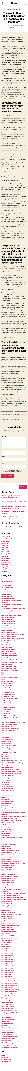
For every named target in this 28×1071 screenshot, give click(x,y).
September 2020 (6, 539)
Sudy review (5, 1015)
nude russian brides (7, 880)
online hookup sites (16, 268)
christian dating (6, 743)
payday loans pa (6, 927)
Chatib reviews (6, 735)
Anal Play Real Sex (7, 619)
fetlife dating (5, 782)
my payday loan (6, 872)
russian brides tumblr (8, 970)
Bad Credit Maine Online (8, 641)
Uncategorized (6, 1040)
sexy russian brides (7, 1004)
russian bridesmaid (7, 972)
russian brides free (7, 964)
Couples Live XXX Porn (8, 752)
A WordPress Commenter (9, 527)
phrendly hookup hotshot (9, 931)
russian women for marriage (10, 989)
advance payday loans (8, 611)
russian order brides (7, 987)
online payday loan (7, 906)
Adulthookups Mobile (8, 598)
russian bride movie (7, 951)
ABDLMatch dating (7, 587)
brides (3, 679)
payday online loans (7, 929)
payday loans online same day (10, 925)
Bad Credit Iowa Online (8, 636)
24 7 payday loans (7, 581)
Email (3, 456)
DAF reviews (5, 756)
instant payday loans (7, 825)
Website (3, 463)
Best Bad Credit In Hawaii (9, 660)
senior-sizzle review (7, 1002)
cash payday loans (7, 726)
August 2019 (5, 567)
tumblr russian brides (8, 1038)
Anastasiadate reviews (8, 621)
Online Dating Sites (7, 903)
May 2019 (4, 571)
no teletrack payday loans (9, 878)
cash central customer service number (13, 722)
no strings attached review (9, 876)
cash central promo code (9, 724)
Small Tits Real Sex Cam (8, 1010)
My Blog (14, 3)
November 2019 (6, 560)
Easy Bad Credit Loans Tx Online (11, 771)
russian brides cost (7, 961)
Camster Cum (5, 713)
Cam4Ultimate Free (7, 688)
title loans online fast (7, 1028)
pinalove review (6, 933)
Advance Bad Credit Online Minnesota (13, 608)
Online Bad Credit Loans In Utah (11, 895)
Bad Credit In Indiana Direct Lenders (12, 634)
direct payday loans (7, 765)
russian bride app (6, 948)
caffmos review (6, 683)
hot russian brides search (9, 810)
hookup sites (5, 805)
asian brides (5, 626)
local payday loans (7, 842)
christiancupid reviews (8, 745)
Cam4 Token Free (6, 685)
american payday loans (8, 613)
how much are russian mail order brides (13, 816)
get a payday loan (6, 793)
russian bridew (6, 974)
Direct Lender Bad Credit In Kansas (12, 760)
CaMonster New (6, 705)
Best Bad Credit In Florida (9, 658)
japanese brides (6, 831)
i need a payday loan (7, 822)
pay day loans (5, 910)
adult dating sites (6, 594)
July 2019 (4, 569)
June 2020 (4, 545)
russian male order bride (9, 983)
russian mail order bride (8, 979)
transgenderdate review (9, 1036)
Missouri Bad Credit (7, 865)
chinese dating (6, 741)
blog (2, 673)
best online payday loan (8, 666)
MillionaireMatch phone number (11, 861)
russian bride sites (7, 955)
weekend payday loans (8, 1045)
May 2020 (4, 547)
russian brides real (7, 968)
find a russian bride (7, 786)
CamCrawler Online (7, 692)
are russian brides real (8, 623)
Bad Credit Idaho (6, 630)
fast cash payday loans (8, 780)
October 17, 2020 (19, 25)
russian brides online (7, 966)
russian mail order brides (9, 981)
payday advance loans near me (11, 914)
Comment (3, 436)
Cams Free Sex (6, 709)
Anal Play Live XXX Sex (8, 617)
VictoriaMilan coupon (8, 1043)
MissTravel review (7, 867)
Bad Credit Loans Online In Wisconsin (12, 638)
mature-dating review (8, 857)
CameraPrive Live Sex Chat (9, 698)
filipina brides (5, 784)
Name (3, 450)
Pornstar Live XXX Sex (8, 936)
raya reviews (5, 944)
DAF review (4, 754)
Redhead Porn (5, 946)
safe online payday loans (9, 994)
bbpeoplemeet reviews (8, 649)
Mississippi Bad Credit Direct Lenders (13, 863)
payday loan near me (8, 918)
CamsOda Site (5, 711)
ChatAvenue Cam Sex (8, 733)
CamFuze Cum (5, 700)
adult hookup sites (7, 596)
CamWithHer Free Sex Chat (9, 718)
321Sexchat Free (6, 585)
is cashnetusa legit (7, 829)
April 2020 (4, 549)
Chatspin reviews (6, 737)
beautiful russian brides (8, 653)
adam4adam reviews (8, 590)
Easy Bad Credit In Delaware (10, 769)
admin (9, 25)
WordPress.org (6, 1061)
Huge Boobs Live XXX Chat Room (11, 820)
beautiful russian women (9, 655)
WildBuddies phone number (10, 1047)
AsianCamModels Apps (8, 628)
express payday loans (8, 778)
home (3, 797)
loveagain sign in (6, 846)
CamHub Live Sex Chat (8, 703)
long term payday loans (8, 844)
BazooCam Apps (6, 647)
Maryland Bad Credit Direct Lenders (12, 855)
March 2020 (5, 552)
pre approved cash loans (9, 938)
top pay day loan (6, 1034)
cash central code (7, 720)
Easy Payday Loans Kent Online (11, 773)
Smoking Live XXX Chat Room (10, 1013)
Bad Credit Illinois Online (9, 632)
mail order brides (6, 848)
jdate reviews (5, 833)
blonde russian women (8, 675)
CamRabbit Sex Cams (8, 707)
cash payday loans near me (9, 728)
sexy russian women (7, 1006)
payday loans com (7, 921)
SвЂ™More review (7, 1017)
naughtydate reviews (8, 874)
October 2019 (5, 562)
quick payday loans (7, 940)
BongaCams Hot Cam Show (9, 677)
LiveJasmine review (7, 840)
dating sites (5, 758)
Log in (3, 1055)
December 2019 (6, 558)
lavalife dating (5, 835)
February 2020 (6, 554)
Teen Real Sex (5, 1021)
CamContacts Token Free (9, 690)
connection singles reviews (9, 750)
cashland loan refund (8, 730)
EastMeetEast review (8, 767)
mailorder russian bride (8, 852)
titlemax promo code (7, 1032)
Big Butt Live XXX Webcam (9, 670)
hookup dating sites (7, 801)
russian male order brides (9, 985)
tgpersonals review (7, 1023)
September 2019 (6, 564)
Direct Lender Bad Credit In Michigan (12, 763)
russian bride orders (7, 953)
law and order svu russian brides (11, 837)
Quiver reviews (6, 942)
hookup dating (5, 799)
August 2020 (5, 541)
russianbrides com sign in (9, 991)
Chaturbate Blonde (7, 739)
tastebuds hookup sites (8, 1019)
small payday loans (7, 1008)
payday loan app (6, 916)
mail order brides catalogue (10, 850)
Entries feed (5, 1057)
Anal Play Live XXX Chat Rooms (11, 615)
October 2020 (5, 537)
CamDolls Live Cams (7, 696)
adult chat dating (6, 592)
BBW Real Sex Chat (7, 651)
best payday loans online (9, 668)
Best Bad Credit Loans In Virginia (11, 662)
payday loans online (7, 923)
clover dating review (7, 748)
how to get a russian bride (9, 818)
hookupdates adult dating (14, 9)
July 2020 (4, 543)
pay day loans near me (8, 912)
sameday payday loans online (10, 1000)
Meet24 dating (6, 859)
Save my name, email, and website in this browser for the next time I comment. (12, 471)
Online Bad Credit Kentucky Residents (13, 893)
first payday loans (7, 788)
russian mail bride (6, 976)
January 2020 (5, 556)
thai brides (4, 1025)
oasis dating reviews (7, 882)
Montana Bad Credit (7, 870)
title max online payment (9, 1030)
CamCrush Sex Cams (8, 694)
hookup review (6, 803)
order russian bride (7, 908)
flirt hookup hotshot (7, 790)
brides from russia (7, 681)
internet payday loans (8, 827)
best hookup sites (6, 664)
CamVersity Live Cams (8, 715)
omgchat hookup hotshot (9, 885)
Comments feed (6, 1059)
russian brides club (7, 959)
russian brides (5, 957)
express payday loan (7, 775)
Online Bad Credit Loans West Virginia (13, 897)
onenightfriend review (8, 887)
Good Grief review (7, 795)
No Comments (15, 28)
